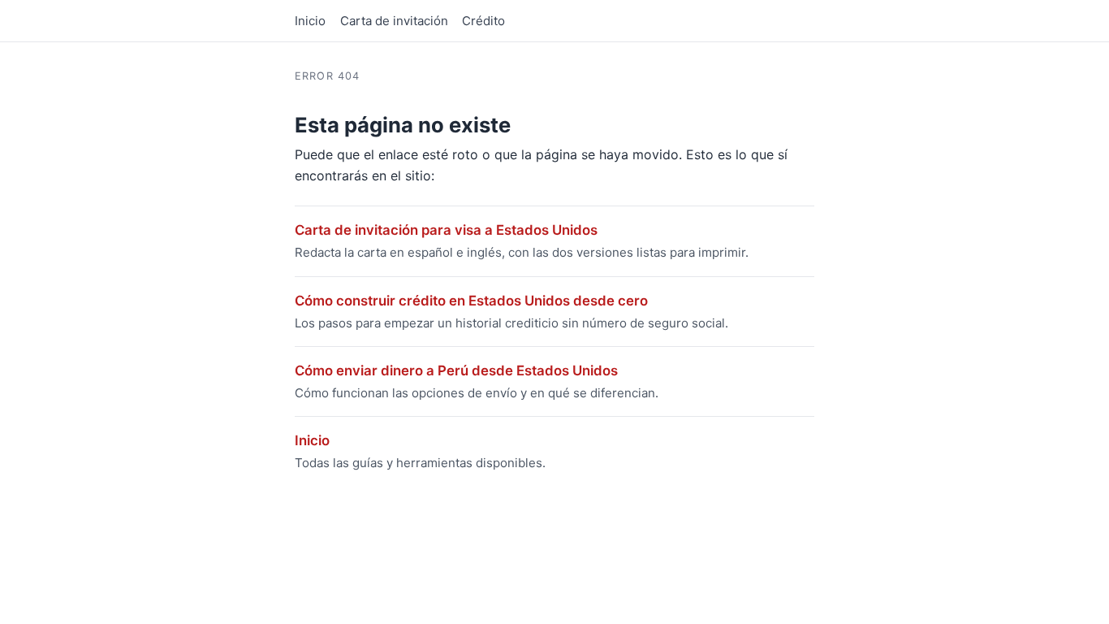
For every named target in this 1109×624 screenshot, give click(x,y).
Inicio (310, 20)
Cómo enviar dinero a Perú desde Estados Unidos (456, 370)
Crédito (483, 20)
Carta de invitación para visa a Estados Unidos (446, 230)
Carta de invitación (394, 20)
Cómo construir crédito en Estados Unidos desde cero (471, 300)
